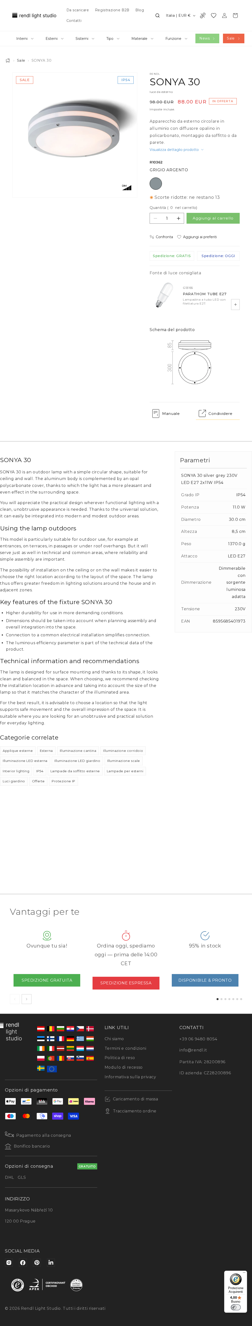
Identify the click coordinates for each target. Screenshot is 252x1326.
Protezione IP (63, 781)
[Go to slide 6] (237, 999)
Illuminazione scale (123, 761)
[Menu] (244, 1274)
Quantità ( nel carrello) (173, 207)
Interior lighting (16, 771)
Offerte (38, 781)
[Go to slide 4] (229, 999)
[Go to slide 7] (241, 999)
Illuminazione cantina (78, 751)
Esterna (46, 751)
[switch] (236, 1307)
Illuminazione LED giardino (77, 761)
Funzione (173, 38)
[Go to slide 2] (221, 999)
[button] (157, 15)
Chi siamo (114, 1038)
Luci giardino (14, 781)
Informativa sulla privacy (130, 1077)
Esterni (52, 38)
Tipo (109, 38)
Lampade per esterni (125, 771)
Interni (22, 38)
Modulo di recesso (124, 1067)
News (204, 38)
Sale (231, 38)
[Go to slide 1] (218, 999)
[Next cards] (27, 999)
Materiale (139, 38)
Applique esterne (18, 751)
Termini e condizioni (125, 1048)
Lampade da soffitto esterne (75, 771)
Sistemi (82, 38)
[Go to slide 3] (225, 999)
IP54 (39, 771)
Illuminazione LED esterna (25, 761)
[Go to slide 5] (233, 999)
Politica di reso (120, 1057)
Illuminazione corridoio (123, 751)
